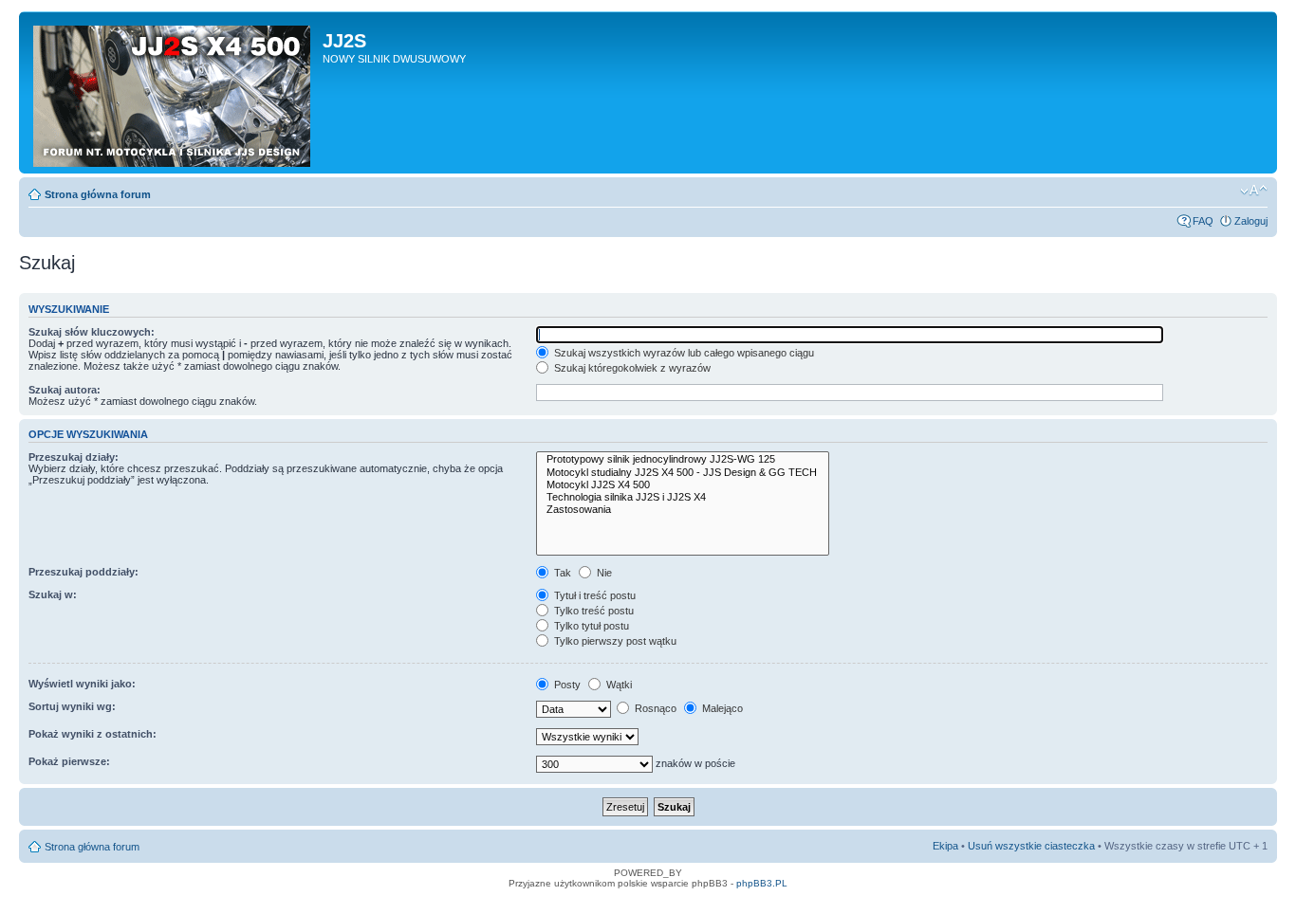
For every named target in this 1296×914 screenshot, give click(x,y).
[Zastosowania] (682, 509)
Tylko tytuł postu (590, 625)
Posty (566, 684)
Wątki (617, 684)
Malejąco (721, 708)
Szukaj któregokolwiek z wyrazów (631, 368)
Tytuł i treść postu (593, 595)
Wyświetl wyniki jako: (82, 683)
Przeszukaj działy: (73, 457)
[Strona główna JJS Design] (173, 92)
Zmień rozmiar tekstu (1254, 190)
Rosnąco (654, 708)
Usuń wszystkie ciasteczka (1031, 845)
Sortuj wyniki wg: (72, 706)
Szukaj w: (52, 594)
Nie (603, 572)
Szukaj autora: (64, 389)
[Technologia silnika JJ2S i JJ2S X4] (682, 497)
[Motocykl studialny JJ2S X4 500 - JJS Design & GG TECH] (682, 472)
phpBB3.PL (761, 883)
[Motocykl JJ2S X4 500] (682, 485)
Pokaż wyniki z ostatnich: (92, 734)
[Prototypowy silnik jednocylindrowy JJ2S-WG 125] (682, 459)
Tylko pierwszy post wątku (613, 641)
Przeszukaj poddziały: (83, 571)
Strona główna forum (98, 194)
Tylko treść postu (592, 610)
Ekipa (945, 845)
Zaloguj (1251, 221)
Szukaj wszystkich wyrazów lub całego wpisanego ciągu (682, 352)
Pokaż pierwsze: (69, 761)
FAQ (1203, 221)
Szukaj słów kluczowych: (91, 332)
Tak (561, 572)
